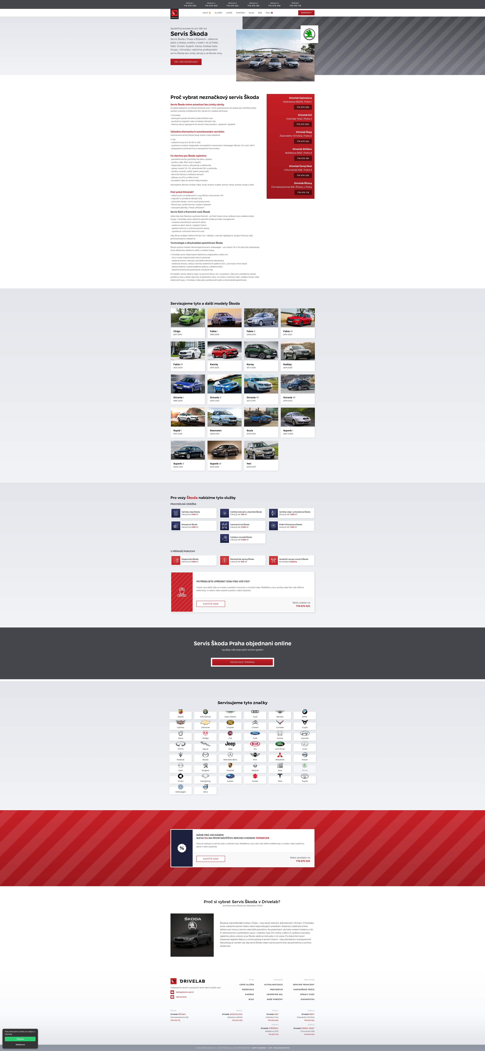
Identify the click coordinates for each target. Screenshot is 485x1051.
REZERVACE (248, 989)
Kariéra (240, 13)
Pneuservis (276, 989)
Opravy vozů (307, 994)
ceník (229, 13)
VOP (270, 1048)
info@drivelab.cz (185, 992)
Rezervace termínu (242, 662)
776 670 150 (253, 6)
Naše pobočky (275, 999)
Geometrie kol (275, 994)
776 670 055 (190, 6)
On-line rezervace (186, 62)
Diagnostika (307, 999)
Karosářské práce (304, 989)
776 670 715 (295, 6)
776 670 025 (274, 6)
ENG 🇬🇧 (269, 13)
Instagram (181, 997)
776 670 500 (211, 6)
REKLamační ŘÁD (282, 1048)
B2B (260, 13)
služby (218, 13)
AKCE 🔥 (207, 13)
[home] (175, 13)
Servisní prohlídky (303, 984)
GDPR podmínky (259, 1048)
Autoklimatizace (273, 984)
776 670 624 (232, 6)
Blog (251, 999)
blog (251, 13)
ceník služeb (246, 984)
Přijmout (20, 1039)
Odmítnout (20, 1045)
